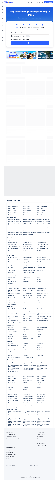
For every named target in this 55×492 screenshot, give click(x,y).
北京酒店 (39, 387)
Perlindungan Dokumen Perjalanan (42, 366)
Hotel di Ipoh (11, 376)
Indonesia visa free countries (14, 357)
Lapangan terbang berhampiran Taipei (29, 422)
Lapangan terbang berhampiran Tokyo (43, 419)
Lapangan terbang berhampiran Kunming (29, 425)
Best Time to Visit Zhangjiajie (43, 248)
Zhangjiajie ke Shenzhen (42, 404)
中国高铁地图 (11, 329)
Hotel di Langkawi (26, 206)
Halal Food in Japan (27, 311)
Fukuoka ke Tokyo (27, 394)
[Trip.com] (8, 2)
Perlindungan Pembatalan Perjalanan (13, 369)
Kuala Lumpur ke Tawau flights (29, 232)
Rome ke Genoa (26, 402)
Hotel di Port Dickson (41, 376)
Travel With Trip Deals (27, 295)
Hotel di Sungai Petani (27, 380)
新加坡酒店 (25, 389)
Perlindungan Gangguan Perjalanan (42, 369)
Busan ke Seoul (40, 400)
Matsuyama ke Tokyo (12, 396)
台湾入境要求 (26, 329)
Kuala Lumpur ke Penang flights (15, 234)
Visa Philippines (11, 353)
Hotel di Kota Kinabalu (42, 206)
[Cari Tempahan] (42, 2)
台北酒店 (39, 382)
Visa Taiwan (25, 355)
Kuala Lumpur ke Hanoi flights (14, 221)
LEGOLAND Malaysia (41, 257)
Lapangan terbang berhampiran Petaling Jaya (29, 419)
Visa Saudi (39, 347)
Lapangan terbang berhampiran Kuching (14, 422)
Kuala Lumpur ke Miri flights (43, 226)
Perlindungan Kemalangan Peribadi (13, 362)
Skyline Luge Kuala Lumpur (28, 272)
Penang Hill (10, 265)
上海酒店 (10, 384)
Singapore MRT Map (12, 242)
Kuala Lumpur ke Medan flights (29, 226)
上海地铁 (39, 331)
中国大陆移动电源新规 (42, 327)
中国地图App (40, 329)
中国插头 (10, 334)
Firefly (9, 279)
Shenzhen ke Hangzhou (13, 402)
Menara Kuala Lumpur (12, 261)
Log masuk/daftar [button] (48, 2)
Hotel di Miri (25, 378)
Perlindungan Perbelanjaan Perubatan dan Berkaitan (28, 369)
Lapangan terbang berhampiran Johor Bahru (14, 419)
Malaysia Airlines (11, 277)
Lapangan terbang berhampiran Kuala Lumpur (14, 412)
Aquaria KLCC (25, 259)
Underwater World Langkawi (29, 270)
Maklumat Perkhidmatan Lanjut (12, 438)
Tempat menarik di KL (27, 244)
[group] (21, 18)
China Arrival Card (26, 252)
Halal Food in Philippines (13, 313)
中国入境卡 (10, 327)
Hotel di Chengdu (12, 212)
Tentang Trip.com (41, 434)
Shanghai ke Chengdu (13, 398)
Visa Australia (11, 252)
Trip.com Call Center (41, 288)
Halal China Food (26, 318)
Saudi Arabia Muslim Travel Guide (44, 316)
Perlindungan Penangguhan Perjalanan (29, 362)
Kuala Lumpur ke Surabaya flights (15, 232)
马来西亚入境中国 (26, 327)
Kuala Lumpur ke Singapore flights (28, 235)
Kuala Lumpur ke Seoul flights (43, 229)
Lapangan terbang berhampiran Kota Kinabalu (29, 412)
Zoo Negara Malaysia (27, 265)
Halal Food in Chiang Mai (42, 318)
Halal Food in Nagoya (27, 320)
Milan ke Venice (40, 398)
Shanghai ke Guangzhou (28, 396)
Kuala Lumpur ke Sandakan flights (28, 230)
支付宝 (24, 334)
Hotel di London (11, 214)
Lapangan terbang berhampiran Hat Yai (29, 415)
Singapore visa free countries (29, 357)
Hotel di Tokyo (40, 212)
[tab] (16, 26)
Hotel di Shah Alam (12, 378)
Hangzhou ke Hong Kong (28, 398)
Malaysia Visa (25, 347)
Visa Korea (25, 353)
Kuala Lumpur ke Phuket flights (14, 229)
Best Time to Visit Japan (13, 248)
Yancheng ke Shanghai (13, 407)
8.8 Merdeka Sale (12, 304)
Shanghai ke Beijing (12, 394)
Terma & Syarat (40, 441)
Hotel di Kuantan (11, 380)
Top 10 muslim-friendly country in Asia (44, 314)
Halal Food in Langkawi (13, 316)
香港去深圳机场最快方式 (28, 338)
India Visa (10, 355)
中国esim (25, 331)
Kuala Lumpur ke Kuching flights (44, 223)
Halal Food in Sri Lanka (27, 316)
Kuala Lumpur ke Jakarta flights (29, 221)
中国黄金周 (10, 336)
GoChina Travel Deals (27, 297)
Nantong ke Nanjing (41, 402)
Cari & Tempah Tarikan (27, 293)
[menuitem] (2, 6)
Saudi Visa (25, 349)
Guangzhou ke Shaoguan (28, 404)
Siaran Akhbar (40, 436)
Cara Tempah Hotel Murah (28, 290)
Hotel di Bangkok (41, 214)
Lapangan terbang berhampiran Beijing (43, 422)
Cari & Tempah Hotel (41, 290)
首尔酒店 (39, 384)
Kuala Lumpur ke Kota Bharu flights (14, 224)
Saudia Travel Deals (41, 297)
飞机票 (38, 336)
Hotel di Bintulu (40, 380)
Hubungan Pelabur (10, 450)
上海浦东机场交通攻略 (13, 331)
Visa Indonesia (40, 343)
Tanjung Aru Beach (41, 267)
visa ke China (11, 347)
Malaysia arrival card (27, 246)
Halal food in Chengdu (13, 308)
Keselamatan (9, 458)
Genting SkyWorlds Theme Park (43, 259)
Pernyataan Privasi (41, 443)
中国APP (25, 336)
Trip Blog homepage (12, 240)
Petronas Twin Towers (27, 257)
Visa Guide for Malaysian (13, 345)
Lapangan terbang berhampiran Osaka (14, 425)
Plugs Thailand (26, 250)
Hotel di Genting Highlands (28, 376)
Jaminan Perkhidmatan (11, 436)
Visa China (39, 250)
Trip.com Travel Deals (12, 299)
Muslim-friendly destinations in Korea (29, 314)
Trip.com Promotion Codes (13, 288)
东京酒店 (10, 389)
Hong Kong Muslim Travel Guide (15, 322)
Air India (39, 279)
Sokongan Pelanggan (10, 434)
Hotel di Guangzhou (27, 210)
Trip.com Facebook (41, 299)
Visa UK (38, 345)
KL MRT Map (25, 240)
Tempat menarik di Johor (42, 244)
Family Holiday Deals (41, 295)
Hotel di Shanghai (12, 210)
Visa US (24, 345)
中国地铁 (10, 338)
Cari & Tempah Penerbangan (14, 293)
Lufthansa (10, 283)
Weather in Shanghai (41, 242)
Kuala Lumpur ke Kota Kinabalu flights (29, 224)
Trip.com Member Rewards (28, 299)
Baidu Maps (10, 250)
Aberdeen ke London (12, 404)
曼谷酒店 (25, 384)
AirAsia (38, 277)
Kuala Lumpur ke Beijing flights (43, 219)
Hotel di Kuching (26, 208)
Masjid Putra (10, 272)
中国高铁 (39, 334)
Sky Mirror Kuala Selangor (42, 265)
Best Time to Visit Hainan (28, 248)
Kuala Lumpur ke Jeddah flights (43, 221)
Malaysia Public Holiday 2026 (43, 302)
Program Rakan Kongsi (11, 454)
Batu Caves (10, 267)
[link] (29, 2)
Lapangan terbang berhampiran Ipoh (43, 415)
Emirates (39, 281)
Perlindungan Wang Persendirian (29, 365)
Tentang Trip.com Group (42, 445)
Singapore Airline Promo (28, 302)
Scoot (24, 279)
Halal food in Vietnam (12, 311)
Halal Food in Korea (27, 308)
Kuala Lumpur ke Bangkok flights (30, 219)
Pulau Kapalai (40, 261)
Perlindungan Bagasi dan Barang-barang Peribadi (15, 366)
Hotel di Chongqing (41, 210)
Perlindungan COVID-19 (13, 371)
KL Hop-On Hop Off (12, 257)
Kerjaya (38, 438)
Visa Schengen (40, 355)
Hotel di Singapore (27, 214)
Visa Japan (39, 349)
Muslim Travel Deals (12, 297)
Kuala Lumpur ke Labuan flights (14, 226)
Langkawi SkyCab (41, 270)
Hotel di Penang (11, 208)
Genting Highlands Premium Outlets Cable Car (29, 262)
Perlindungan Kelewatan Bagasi (44, 362)
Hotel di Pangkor (11, 382)
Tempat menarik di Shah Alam (14, 246)
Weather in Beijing (12, 244)
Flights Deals (11, 295)
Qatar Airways (26, 281)
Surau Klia (10, 318)
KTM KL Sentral (40, 240)
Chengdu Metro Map (27, 242)
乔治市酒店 (25, 387)
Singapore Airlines (26, 277)
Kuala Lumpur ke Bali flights (14, 219)
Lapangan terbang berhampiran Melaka (14, 415)
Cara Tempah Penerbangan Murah (14, 291)
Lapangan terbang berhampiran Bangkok (43, 412)
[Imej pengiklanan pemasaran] (21, 55)
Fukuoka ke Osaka (41, 394)
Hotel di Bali (25, 212)
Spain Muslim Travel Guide (42, 320)
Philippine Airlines (12, 281)
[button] (2, 2)
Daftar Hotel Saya (10, 456)
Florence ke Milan (26, 400)
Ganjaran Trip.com (10, 452)
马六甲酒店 (10, 387)
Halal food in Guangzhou (42, 308)
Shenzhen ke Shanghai (13, 400)
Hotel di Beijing (40, 208)
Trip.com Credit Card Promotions (29, 288)
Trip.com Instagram (12, 302)
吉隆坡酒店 (25, 382)
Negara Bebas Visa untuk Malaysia (13, 350)
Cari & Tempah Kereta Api (42, 293)
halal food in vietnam (41, 311)
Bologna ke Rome (41, 396)
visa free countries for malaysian (44, 353)
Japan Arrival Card (41, 246)
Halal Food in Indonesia (13, 320)
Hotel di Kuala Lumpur (13, 206)
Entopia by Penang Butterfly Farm (29, 268)
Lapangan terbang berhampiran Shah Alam (43, 425)
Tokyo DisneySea (11, 270)
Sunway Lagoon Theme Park (14, 259)
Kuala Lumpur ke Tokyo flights (43, 232)
